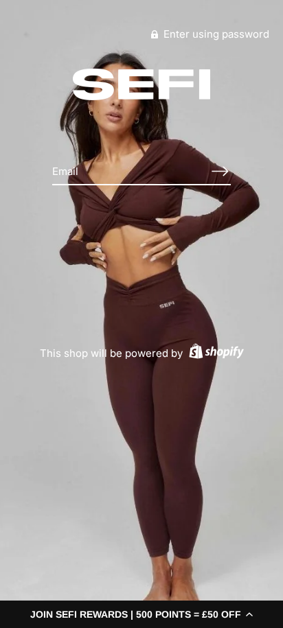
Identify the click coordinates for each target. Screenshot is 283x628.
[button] (141, 614)
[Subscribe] (220, 171)
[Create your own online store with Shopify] (214, 353)
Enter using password (215, 33)
